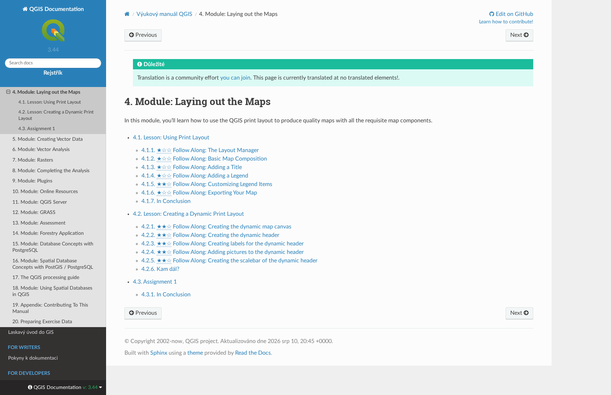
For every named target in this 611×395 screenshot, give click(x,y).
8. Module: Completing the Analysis (50, 170)
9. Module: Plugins (32, 181)
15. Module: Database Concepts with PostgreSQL (52, 247)
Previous (145, 35)
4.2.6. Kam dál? (160, 269)
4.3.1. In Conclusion (166, 294)
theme (195, 353)
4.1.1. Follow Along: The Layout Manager (200, 150)
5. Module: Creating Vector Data (47, 139)
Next (517, 35)
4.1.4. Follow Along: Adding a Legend (194, 176)
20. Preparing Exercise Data (42, 321)
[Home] (127, 14)
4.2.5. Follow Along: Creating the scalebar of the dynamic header (229, 260)
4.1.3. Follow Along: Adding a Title (191, 167)
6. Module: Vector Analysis (41, 149)
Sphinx (158, 353)
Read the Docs (253, 353)
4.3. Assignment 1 (36, 129)
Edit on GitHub (513, 14)
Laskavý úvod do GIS (31, 332)
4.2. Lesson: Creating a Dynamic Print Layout (56, 115)
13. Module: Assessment (38, 223)
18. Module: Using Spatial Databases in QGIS (52, 291)
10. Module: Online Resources (45, 191)
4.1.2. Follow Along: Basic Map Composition (204, 159)
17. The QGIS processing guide (45, 277)
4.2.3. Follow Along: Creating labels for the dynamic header (222, 243)
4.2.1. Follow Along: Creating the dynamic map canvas (216, 227)
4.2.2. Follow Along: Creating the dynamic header (210, 235)
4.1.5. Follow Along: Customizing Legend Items (206, 184)
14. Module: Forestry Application (48, 233)
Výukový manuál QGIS (164, 14)
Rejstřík (53, 73)
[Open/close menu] (8, 92)
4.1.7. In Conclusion (166, 201)
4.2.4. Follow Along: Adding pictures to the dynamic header (222, 252)
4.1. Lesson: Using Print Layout (49, 102)
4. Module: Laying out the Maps (46, 92)
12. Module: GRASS (34, 212)
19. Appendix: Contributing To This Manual (50, 308)
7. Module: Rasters (32, 160)
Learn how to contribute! (506, 21)
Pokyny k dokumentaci (33, 358)
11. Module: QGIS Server (39, 202)
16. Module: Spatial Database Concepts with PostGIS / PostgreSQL (52, 264)
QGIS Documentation (56, 9)
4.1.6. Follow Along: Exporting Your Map (199, 193)
